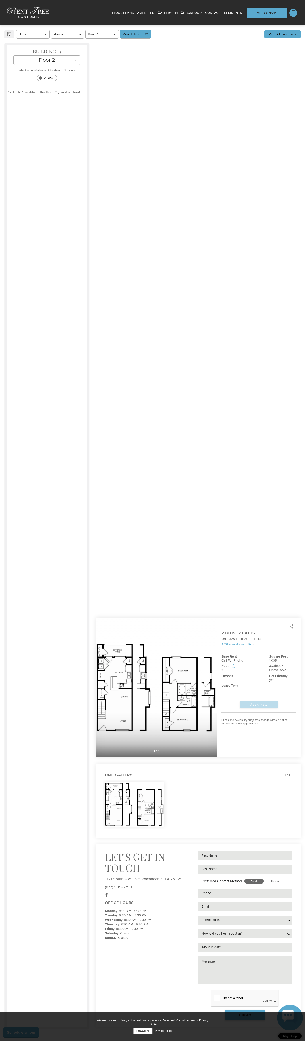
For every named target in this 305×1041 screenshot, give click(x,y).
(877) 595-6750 (118, 886)
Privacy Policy (163, 1031)
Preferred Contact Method (222, 881)
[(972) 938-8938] (293, 13)
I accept (142, 1031)
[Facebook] (106, 895)
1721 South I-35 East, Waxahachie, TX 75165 (143, 878)
